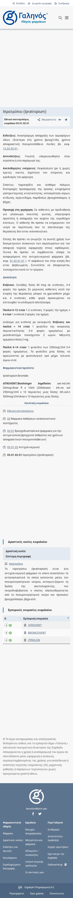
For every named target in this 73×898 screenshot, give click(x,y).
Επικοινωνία (57, 893)
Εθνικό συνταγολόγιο (20, 410)
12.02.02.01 (10, 148)
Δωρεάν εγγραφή (41, 3)
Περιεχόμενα (16, 893)
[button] (33, 813)
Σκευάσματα (10, 857)
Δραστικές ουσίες (13, 840)
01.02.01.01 (17, 260)
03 (8, 418)
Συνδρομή (63, 3)
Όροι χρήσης (37, 893)
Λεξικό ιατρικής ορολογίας (34, 863)
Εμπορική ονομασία (35, 618)
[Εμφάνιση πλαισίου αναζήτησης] (60, 18)
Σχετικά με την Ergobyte (56, 855)
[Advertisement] (36, 68)
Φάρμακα (8, 833)
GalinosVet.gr (55, 864)
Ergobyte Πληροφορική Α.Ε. (40, 887)
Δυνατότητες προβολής (55, 838)
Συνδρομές (54, 829)
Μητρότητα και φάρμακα (33, 842)
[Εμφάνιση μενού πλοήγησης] (67, 18)
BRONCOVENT (37, 632)
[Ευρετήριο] (59, 119)
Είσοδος (20, 3)
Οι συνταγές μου (34, 872)
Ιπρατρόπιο (16, 563)
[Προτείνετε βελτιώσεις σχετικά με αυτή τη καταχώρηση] (66, 119)
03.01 (10, 430)
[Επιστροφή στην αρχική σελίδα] (36, 800)
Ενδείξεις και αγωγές (10, 849)
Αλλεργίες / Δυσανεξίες (32, 852)
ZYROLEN (34, 640)
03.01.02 (12, 447)
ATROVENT (35, 625)
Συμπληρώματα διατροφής (11, 866)
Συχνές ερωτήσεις (58, 847)
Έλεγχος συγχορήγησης (33, 831)
